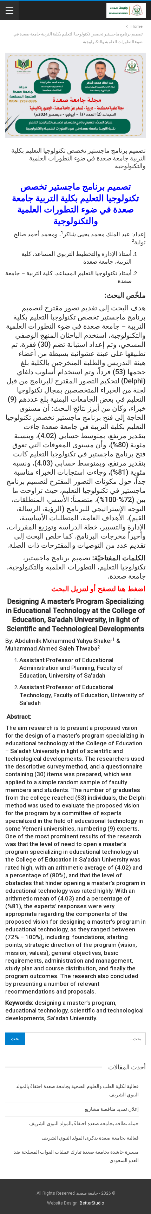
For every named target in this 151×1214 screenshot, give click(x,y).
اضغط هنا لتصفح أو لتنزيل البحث (98, 589)
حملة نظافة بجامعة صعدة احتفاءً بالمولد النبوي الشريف (84, 1123)
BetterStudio (92, 1203)
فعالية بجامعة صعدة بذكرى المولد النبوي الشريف (90, 1138)
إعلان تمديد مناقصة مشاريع (112, 1109)
